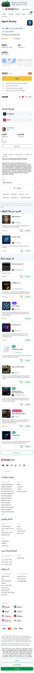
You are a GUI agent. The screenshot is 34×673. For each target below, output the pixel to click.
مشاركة (19, 188)
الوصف (5, 154)
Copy (23, 14)
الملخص (10, 154)
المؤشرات (10, 14)
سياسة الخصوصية (13, 656)
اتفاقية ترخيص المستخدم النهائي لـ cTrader (16, 641)
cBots (4, 14)
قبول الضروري (17, 664)
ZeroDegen (10, 128)
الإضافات (17, 14)
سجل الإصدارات (19, 154)
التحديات (29, 13)
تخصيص (17, 660)
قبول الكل (17, 669)
